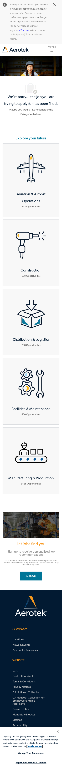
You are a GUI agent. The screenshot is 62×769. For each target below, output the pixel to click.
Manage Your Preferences (31, 753)
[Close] (58, 731)
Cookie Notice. (34, 746)
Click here (24, 30)
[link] (15, 50)
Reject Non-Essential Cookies (31, 763)
